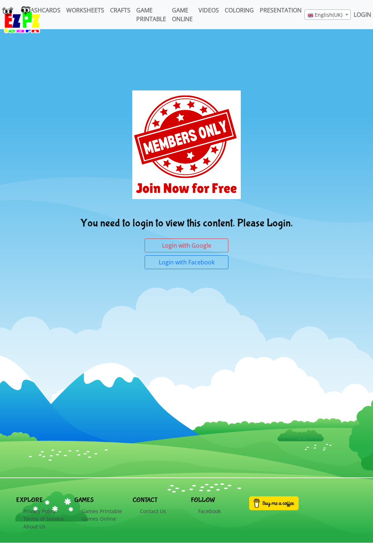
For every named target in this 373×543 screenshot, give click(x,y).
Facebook (209, 511)
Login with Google (186, 245)
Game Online (182, 14)
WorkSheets (85, 10)
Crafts (120, 10)
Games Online (99, 518)
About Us (34, 526)
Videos (209, 10)
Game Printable (151, 14)
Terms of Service (43, 518)
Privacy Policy (39, 511)
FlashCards (42, 10)
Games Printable (102, 511)
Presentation (281, 10)
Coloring (239, 10)
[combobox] (328, 14)
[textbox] (327, 15)
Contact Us (153, 511)
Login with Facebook (187, 262)
